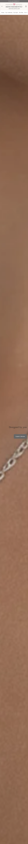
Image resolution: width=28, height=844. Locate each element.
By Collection (9, 12)
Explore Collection (20, 436)
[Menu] (2, 6)
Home (2, 12)
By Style (16, 12)
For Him (21, 12)
